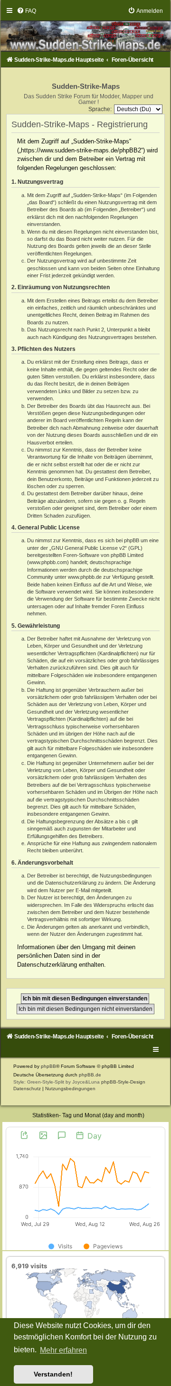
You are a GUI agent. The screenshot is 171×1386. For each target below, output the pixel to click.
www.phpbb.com (48, 562)
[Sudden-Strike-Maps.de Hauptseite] (85, 29)
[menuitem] (26, 11)
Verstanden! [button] (53, 1374)
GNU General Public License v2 (88, 548)
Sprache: (100, 109)
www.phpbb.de (85, 577)
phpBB (48, 1066)
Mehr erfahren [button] (63, 1350)
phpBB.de (90, 1074)
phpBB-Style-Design (123, 1081)
